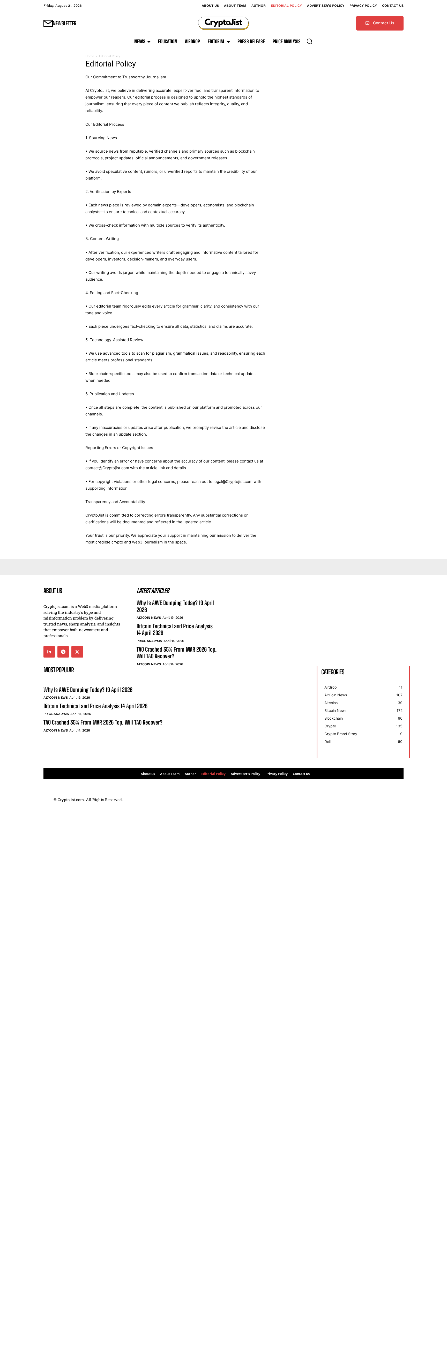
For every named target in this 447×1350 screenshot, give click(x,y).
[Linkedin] (49, 652)
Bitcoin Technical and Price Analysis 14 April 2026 (175, 629)
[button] (309, 41)
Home (89, 56)
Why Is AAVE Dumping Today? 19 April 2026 (175, 606)
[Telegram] (63, 652)
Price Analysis (149, 641)
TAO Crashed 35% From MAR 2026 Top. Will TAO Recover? (177, 653)
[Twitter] (77, 652)
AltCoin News (149, 618)
